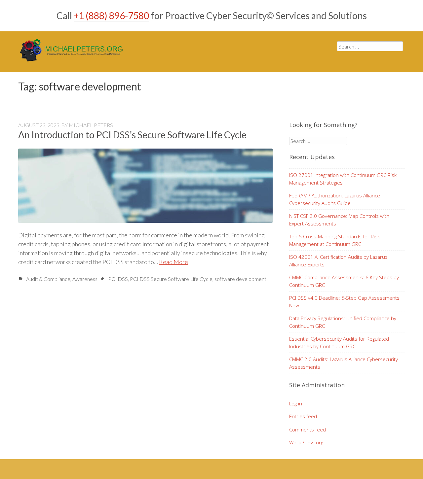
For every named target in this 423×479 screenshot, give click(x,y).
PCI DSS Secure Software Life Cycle (171, 279)
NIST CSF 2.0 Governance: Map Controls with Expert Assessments (339, 220)
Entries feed (303, 416)
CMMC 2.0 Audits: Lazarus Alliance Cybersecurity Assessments (343, 363)
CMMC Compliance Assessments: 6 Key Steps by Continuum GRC (344, 281)
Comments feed (307, 429)
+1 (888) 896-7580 (111, 15)
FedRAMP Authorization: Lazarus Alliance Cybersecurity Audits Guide (334, 199)
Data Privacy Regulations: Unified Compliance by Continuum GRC (342, 322)
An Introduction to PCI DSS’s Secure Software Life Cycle (132, 134)
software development (240, 279)
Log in (295, 403)
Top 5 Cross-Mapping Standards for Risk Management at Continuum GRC (334, 240)
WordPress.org (306, 442)
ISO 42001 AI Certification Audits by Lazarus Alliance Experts (338, 261)
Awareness (84, 279)
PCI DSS (118, 279)
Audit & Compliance (48, 279)
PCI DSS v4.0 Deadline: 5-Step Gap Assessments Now (344, 301)
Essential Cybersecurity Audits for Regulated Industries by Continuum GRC (339, 342)
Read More (173, 261)
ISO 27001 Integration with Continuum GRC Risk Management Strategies (343, 179)
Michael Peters (91, 125)
